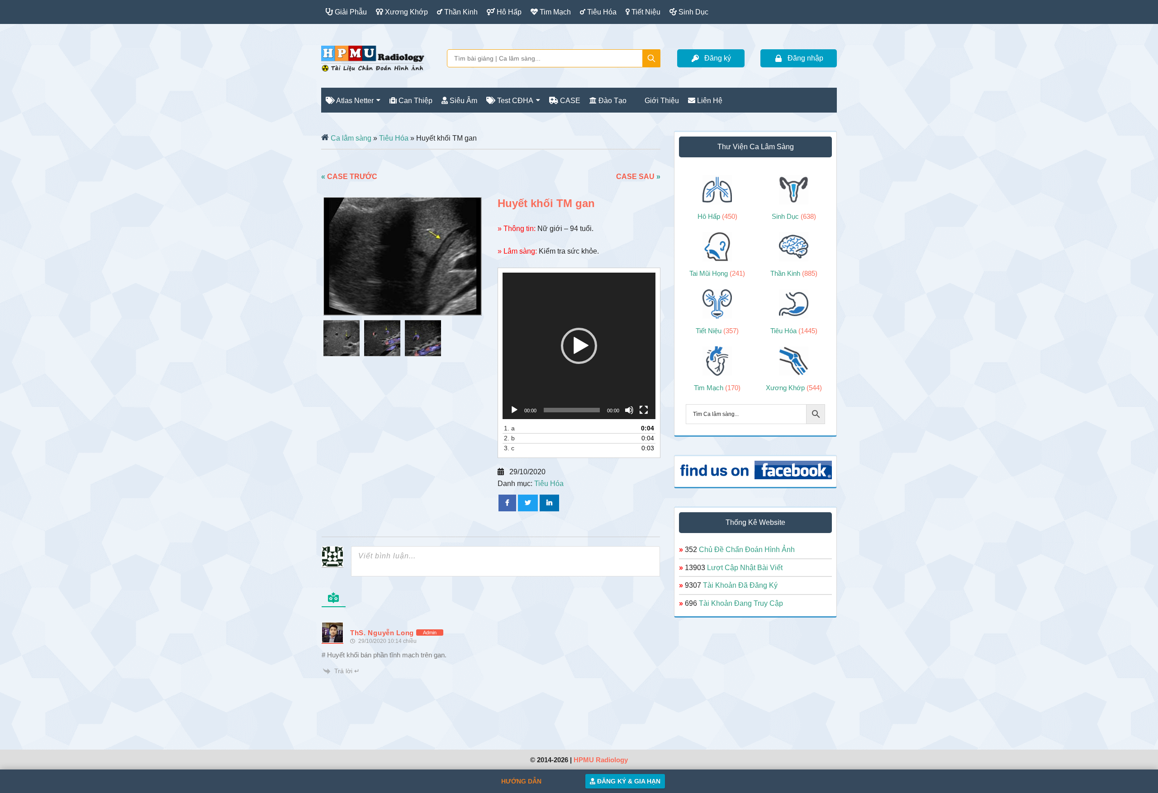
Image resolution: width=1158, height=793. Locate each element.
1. (509, 428)
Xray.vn (372, 58)
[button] (579, 346)
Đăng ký (717, 58)
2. (509, 438)
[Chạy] (514, 410)
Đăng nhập (805, 58)
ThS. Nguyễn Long (382, 633)
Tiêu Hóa (393, 138)
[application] (579, 346)
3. (509, 448)
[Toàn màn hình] (643, 410)
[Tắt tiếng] (629, 410)
